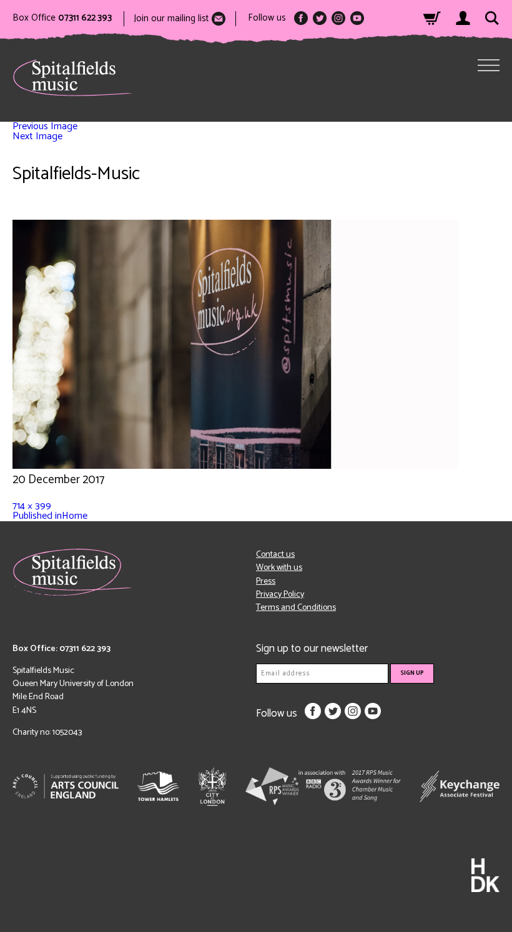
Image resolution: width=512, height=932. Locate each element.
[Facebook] (300, 18)
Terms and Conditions (296, 608)
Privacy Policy (280, 594)
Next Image (37, 136)
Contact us (275, 554)
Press (265, 581)
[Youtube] (357, 18)
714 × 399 (31, 506)
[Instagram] (338, 18)
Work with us (279, 568)
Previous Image (44, 126)
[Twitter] (319, 18)
